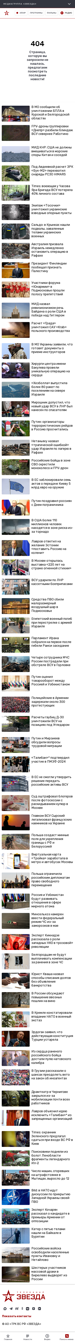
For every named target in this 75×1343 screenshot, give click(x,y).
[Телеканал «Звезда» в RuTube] (17, 1308)
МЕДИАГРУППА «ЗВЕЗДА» (19, 4)
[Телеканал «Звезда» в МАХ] (5, 1308)
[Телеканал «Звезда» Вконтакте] (27, 1308)
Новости (27, 1339)
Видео (47, 1339)
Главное (8, 1339)
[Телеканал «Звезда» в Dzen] (33, 1308)
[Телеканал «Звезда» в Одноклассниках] (22, 1308)
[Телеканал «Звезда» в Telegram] (11, 1308)
